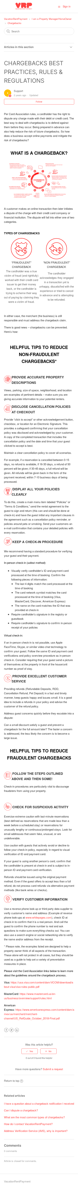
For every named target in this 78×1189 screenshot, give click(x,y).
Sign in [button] (67, 6)
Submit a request (53, 1069)
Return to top (11, 1080)
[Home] (24, 9)
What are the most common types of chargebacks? (34, 1117)
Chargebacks (14, 23)
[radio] (29, 1051)
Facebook (6, 1030)
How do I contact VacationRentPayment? (28, 1124)
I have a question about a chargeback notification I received (39, 1103)
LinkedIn (17, 1030)
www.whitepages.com (39, 917)
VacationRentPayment (15, 19)
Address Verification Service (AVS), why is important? (35, 1131)
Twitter (11, 1030)
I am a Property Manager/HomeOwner (51, 19)
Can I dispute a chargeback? (21, 1110)
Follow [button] (39, 101)
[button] (59, 6)
